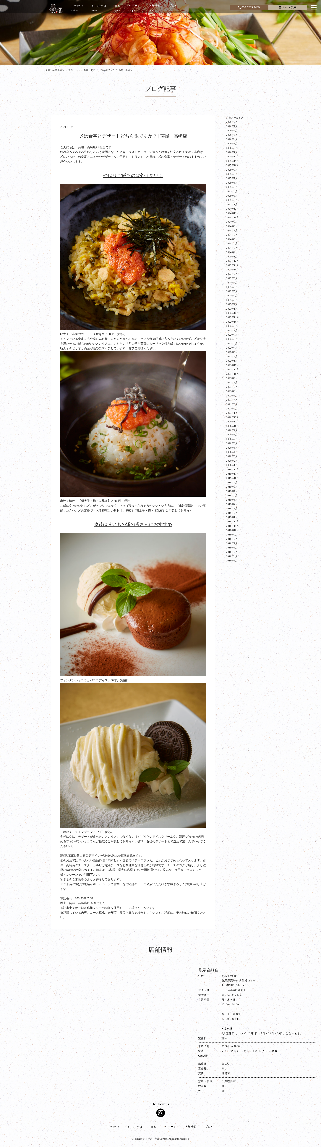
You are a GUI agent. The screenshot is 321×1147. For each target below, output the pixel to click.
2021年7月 (232, 386)
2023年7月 (232, 282)
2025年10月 (232, 165)
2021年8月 (232, 382)
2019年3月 (232, 508)
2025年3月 (232, 195)
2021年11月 (232, 369)
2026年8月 (232, 121)
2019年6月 (232, 495)
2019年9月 (232, 482)
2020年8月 (232, 434)
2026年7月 (232, 126)
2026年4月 (232, 139)
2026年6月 (232, 130)
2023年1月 (232, 308)
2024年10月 (232, 217)
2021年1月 (232, 412)
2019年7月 (232, 491)
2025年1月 (232, 204)
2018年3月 (232, 560)
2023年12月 (232, 260)
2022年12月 (232, 313)
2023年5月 (232, 291)
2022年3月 (232, 352)
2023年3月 (232, 300)
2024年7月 (232, 230)
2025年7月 (232, 178)
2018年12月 (232, 521)
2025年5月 (232, 187)
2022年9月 (232, 326)
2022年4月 (232, 347)
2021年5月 (232, 395)
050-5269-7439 (250, 7)
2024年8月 (232, 226)
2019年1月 (232, 517)
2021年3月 (232, 404)
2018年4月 (232, 556)
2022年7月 (232, 334)
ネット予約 (289, 7)
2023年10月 (232, 269)
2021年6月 (232, 391)
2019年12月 (232, 469)
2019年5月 (232, 499)
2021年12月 (232, 365)
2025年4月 (232, 191)
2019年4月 (232, 504)
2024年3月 (232, 247)
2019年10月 (232, 478)
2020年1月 (232, 465)
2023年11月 (232, 265)
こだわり (113, 1126)
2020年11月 (232, 421)
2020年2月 (232, 460)
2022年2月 (232, 356)
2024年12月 (232, 208)
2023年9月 (232, 273)
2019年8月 (232, 486)
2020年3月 (232, 456)
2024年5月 (232, 239)
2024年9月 (232, 221)
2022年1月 (232, 360)
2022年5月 (232, 343)
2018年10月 (232, 530)
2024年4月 (232, 243)
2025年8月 (232, 174)
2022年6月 (232, 339)
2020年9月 (232, 430)
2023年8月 (232, 278)
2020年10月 (232, 426)
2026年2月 (232, 148)
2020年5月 (232, 447)
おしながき (134, 1126)
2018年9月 (232, 534)
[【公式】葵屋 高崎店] (56, 8)
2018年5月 (232, 551)
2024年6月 (232, 234)
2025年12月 (232, 156)
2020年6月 (232, 443)
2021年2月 (232, 408)
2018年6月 (232, 547)
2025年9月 (232, 169)
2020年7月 (232, 439)
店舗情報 (191, 1126)
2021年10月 (232, 373)
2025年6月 (232, 182)
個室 (153, 1126)
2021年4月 (232, 399)
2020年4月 (232, 452)
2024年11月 (232, 213)
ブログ (209, 1126)
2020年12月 (232, 417)
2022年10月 (232, 321)
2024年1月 (232, 256)
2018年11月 (232, 526)
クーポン (170, 1126)
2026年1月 (232, 152)
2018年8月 (232, 538)
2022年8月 (232, 330)
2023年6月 (232, 287)
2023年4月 (232, 295)
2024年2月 (232, 252)
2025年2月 (232, 200)
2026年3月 (232, 143)
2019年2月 (232, 513)
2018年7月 (232, 543)
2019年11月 (232, 473)
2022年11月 (232, 317)
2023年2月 (232, 304)
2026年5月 (232, 134)
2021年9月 (232, 378)
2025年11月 (232, 161)
